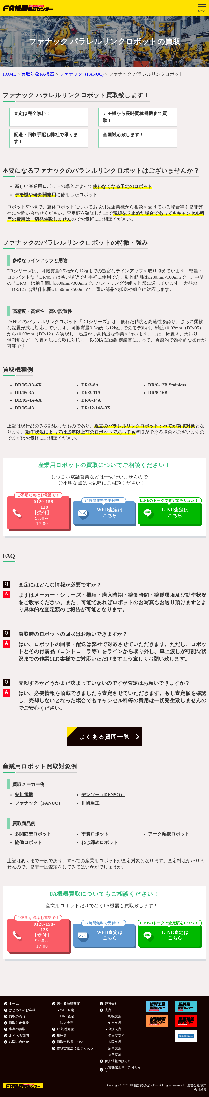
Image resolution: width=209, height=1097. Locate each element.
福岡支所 (114, 1054)
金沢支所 (114, 1029)
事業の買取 (17, 1029)
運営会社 (111, 1003)
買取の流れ (17, 1016)
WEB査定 (67, 1010)
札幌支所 (114, 1016)
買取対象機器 (19, 1023)
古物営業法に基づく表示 (75, 1048)
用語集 (62, 1035)
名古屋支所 (116, 1035)
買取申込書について (72, 1042)
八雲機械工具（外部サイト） (123, 1070)
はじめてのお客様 (22, 1010)
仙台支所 (114, 1023)
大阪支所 (114, 1042)
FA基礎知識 (65, 1029)
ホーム (14, 1003)
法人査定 (66, 1023)
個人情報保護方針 (118, 1061)
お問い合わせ (19, 1042)
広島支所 (114, 1048)
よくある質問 (19, 1035)
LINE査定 (67, 1016)
